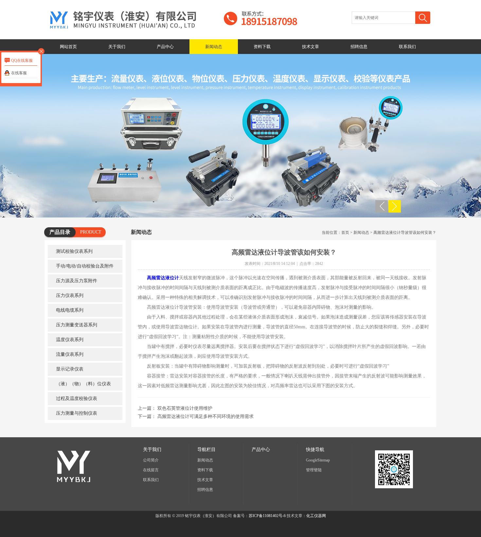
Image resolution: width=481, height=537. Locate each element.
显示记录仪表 (69, 369)
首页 (345, 232)
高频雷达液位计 (163, 277)
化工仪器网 (316, 515)
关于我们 (116, 46)
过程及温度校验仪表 (76, 398)
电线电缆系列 (69, 310)
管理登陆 (314, 470)
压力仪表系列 (69, 295)
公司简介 (151, 460)
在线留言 (151, 470)
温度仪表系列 (69, 339)
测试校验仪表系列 (74, 251)
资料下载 (262, 46)
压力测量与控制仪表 (76, 413)
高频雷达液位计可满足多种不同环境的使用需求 (205, 416)
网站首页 (68, 46)
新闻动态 (213, 46)
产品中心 (165, 46)
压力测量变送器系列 (76, 324)
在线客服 (19, 73)
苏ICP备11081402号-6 (267, 515)
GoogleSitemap (318, 460)
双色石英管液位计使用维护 (184, 408)
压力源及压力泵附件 (76, 280)
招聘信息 (358, 46)
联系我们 (407, 46)
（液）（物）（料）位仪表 (83, 383)
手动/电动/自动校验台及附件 (85, 266)
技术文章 (310, 46)
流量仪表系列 (69, 354)
